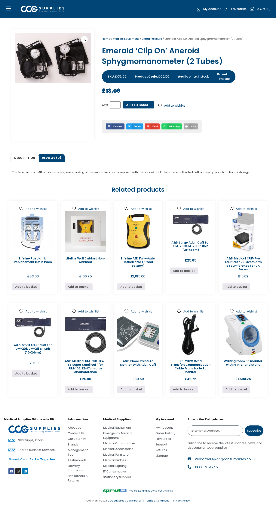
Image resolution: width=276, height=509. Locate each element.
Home (106, 39)
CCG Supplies (116, 500)
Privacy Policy (181, 500)
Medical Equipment (126, 39)
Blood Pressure (152, 39)
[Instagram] (18, 471)
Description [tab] (24, 158)
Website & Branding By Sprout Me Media (150, 490)
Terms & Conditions (157, 500)
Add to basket (138, 105)
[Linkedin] (25, 471)
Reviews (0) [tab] (51, 158)
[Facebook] (11, 471)
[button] (84, 39)
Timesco (223, 79)
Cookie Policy (133, 500)
